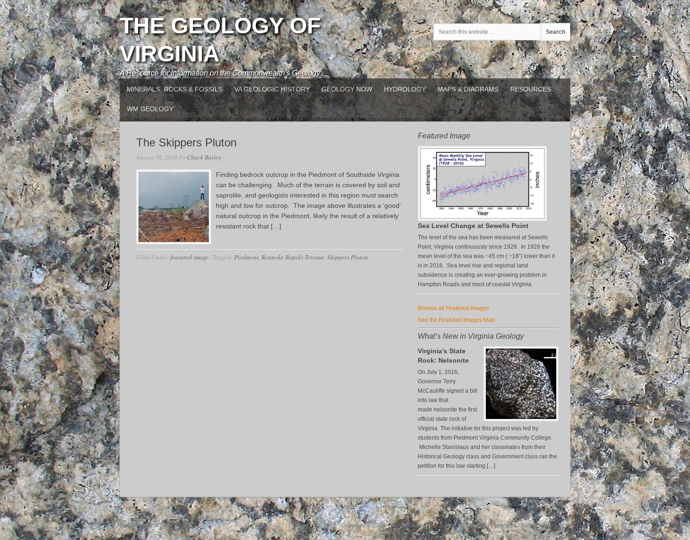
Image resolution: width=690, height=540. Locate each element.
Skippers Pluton (347, 257)
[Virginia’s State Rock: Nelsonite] (521, 383)
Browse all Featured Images (453, 308)
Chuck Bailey (204, 157)
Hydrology (405, 89)
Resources (530, 89)
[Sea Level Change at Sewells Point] (482, 219)
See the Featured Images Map (456, 320)
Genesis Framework (491, 525)
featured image (189, 257)
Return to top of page (146, 525)
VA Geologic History (272, 89)
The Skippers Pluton (186, 142)
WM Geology (150, 109)
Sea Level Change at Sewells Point (473, 225)
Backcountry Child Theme (423, 525)
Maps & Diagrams (467, 89)
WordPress (535, 525)
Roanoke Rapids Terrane (292, 257)
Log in (562, 525)
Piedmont (246, 257)
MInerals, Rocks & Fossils (174, 89)
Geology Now (347, 89)
